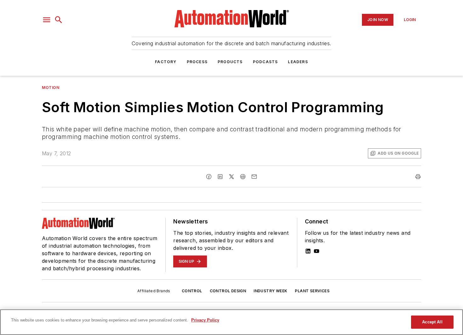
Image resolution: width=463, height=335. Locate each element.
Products (230, 61)
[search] (58, 20)
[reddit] (243, 176)
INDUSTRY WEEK (270, 290)
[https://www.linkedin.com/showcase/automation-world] (308, 251)
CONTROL (192, 290)
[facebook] (209, 176)
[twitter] (231, 176)
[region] (231, 322)
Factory (165, 61)
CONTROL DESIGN (228, 290)
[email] (254, 176)
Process (197, 61)
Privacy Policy (205, 320)
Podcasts (265, 61)
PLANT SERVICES (312, 290)
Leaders (298, 61)
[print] (418, 176)
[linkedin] (220, 176)
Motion (51, 87)
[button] (46, 20)
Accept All (432, 322)
